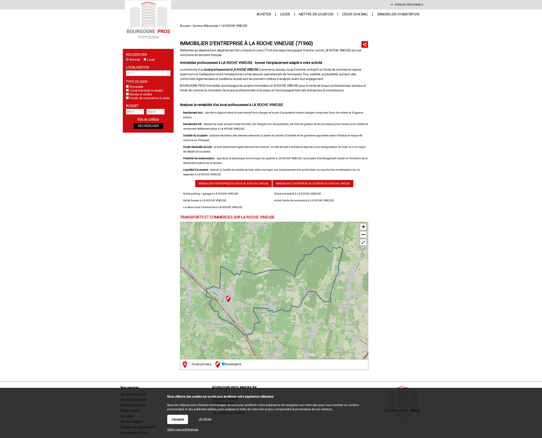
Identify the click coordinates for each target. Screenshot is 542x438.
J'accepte (177, 419)
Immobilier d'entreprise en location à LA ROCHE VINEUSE (313, 183)
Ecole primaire (202, 364)
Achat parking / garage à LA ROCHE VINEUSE (210, 193)
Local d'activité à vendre (146, 90)
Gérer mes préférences (182, 429)
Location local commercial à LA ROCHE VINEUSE (212, 207)
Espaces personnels (409, 4)
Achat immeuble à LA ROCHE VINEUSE (297, 193)
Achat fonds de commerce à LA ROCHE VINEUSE (304, 200)
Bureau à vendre (140, 94)
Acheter (135, 60)
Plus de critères (148, 119)
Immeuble (136, 87)
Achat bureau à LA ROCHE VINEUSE (204, 200)
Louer (150, 60)
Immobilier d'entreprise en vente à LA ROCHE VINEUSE (233, 183)
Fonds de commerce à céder (149, 98)
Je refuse (205, 419)
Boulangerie (233, 364)
